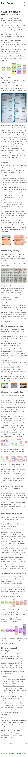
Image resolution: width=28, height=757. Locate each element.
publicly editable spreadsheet (14, 686)
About (24, 2)
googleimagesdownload (9, 362)
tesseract (21, 286)
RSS (17, 755)
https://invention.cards (8, 80)
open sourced (15, 735)
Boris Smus (7, 3)
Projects (24, 5)
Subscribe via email (21, 753)
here (7, 60)
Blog (23, 4)
